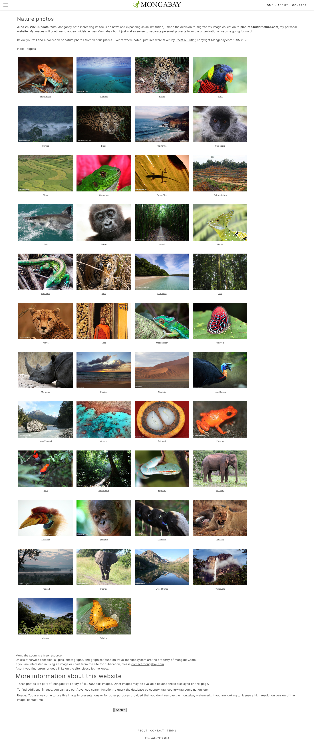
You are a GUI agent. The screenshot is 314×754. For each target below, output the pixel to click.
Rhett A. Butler (185, 40)
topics (31, 48)
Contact (299, 5)
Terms (171, 730)
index (21, 48)
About (283, 5)
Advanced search (88, 689)
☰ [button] (5, 5)
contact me (35, 700)
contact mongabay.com (147, 664)
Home (269, 5)
